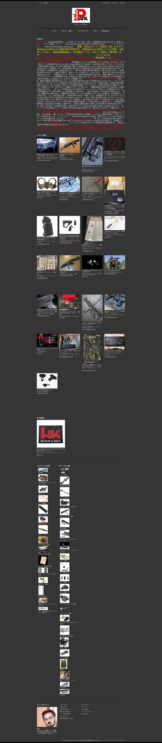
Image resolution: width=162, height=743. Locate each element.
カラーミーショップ (67, 740)
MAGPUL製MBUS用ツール (44, 390)
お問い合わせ (105, 31)
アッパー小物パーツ (65, 497)
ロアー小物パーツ (64, 572)
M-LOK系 (62, 695)
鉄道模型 (40, 472)
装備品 (61, 669)
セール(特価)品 (42, 503)
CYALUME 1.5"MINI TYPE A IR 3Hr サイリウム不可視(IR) (69, 194)
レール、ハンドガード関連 (67, 516)
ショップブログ (64, 716)
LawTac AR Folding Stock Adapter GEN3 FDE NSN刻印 (46, 192)
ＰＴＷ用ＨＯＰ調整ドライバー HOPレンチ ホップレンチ (92, 194)
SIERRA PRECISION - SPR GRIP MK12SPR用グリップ (47, 238)
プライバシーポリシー (87, 711)
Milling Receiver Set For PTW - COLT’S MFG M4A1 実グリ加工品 (47, 154)
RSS (83, 714)
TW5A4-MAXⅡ (63, 272)
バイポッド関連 (64, 657)
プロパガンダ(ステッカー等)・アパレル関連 (69, 623)
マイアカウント (106, 2)
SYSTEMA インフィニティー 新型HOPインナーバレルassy (114, 232)
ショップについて (83, 31)
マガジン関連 (63, 648)
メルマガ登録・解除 (65, 714)
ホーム (54, 31)
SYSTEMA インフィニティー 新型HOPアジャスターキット (92, 245)
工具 (39, 535)
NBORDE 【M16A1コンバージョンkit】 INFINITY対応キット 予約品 (92, 365)
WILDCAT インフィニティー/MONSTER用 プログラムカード (114, 312)
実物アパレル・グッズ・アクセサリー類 (47, 574)
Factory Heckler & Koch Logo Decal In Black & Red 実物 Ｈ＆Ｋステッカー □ (51, 449)
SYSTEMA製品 (42, 596)
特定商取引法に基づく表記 (67, 718)
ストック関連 (63, 592)
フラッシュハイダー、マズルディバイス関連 (69, 551)
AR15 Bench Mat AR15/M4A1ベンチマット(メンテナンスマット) (114, 351)
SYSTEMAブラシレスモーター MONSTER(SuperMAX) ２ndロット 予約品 (69, 313)
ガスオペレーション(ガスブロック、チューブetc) (69, 539)
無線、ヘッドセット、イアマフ (68, 680)
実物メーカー (41, 493)
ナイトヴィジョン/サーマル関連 (68, 604)
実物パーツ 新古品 (43, 584)
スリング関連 (63, 560)
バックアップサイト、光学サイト (68, 506)
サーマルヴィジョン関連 (44, 554)
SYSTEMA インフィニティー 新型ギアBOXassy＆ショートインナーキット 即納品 (114, 153)
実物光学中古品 (42, 523)
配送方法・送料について (66, 711)
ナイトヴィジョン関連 (44, 544)
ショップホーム (64, 704)
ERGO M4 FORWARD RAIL (112, 270)
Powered (104, 740)
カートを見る (85, 709)
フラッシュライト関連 (65, 613)
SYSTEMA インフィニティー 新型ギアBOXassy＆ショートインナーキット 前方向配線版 (114, 207)
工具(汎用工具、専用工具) (66, 636)
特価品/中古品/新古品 (65, 485)
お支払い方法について (65, 709)
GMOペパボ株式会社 (87, 740)
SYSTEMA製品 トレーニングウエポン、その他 (47, 483)
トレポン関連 (63, 475)
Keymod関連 (63, 528)
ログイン (115, 2)
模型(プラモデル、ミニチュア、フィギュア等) (47, 604)
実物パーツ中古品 (42, 515)
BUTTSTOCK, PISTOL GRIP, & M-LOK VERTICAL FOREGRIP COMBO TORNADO (69, 237)
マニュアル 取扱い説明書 (45, 566)
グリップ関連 (63, 582)
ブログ (95, 31)
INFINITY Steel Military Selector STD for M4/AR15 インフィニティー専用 (47, 310)
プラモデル (63, 687)
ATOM (86, 714)
